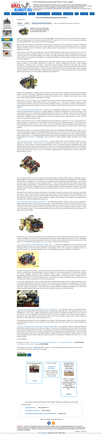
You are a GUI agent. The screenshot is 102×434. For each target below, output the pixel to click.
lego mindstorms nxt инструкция (25, 344)
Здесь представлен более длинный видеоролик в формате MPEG (35, 244)
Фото (76, 13)
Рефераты (32, 13)
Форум (92, 13)
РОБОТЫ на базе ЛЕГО (38, 347)
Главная (7, 13)
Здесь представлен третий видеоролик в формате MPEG (32, 201)
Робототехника (42, 432)
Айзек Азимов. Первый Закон (32, 410)
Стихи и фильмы (68, 13)
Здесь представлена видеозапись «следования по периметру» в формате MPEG (38, 326)
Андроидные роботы (30, 407)
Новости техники (56, 13)
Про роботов (84, 13)
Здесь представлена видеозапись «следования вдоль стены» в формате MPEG (38, 309)
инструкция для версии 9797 (66, 342)
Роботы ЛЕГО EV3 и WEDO (19, 13)
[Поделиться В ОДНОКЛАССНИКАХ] (53, 423)
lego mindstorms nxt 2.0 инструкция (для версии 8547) (44, 342)
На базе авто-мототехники (52, 367)
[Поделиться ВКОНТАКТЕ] (49, 423)
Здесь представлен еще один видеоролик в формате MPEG (33, 141)
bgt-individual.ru (21, 25)
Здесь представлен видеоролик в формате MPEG (30, 109)
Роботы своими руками (43, 13)
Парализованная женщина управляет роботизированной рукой (40, 413)
